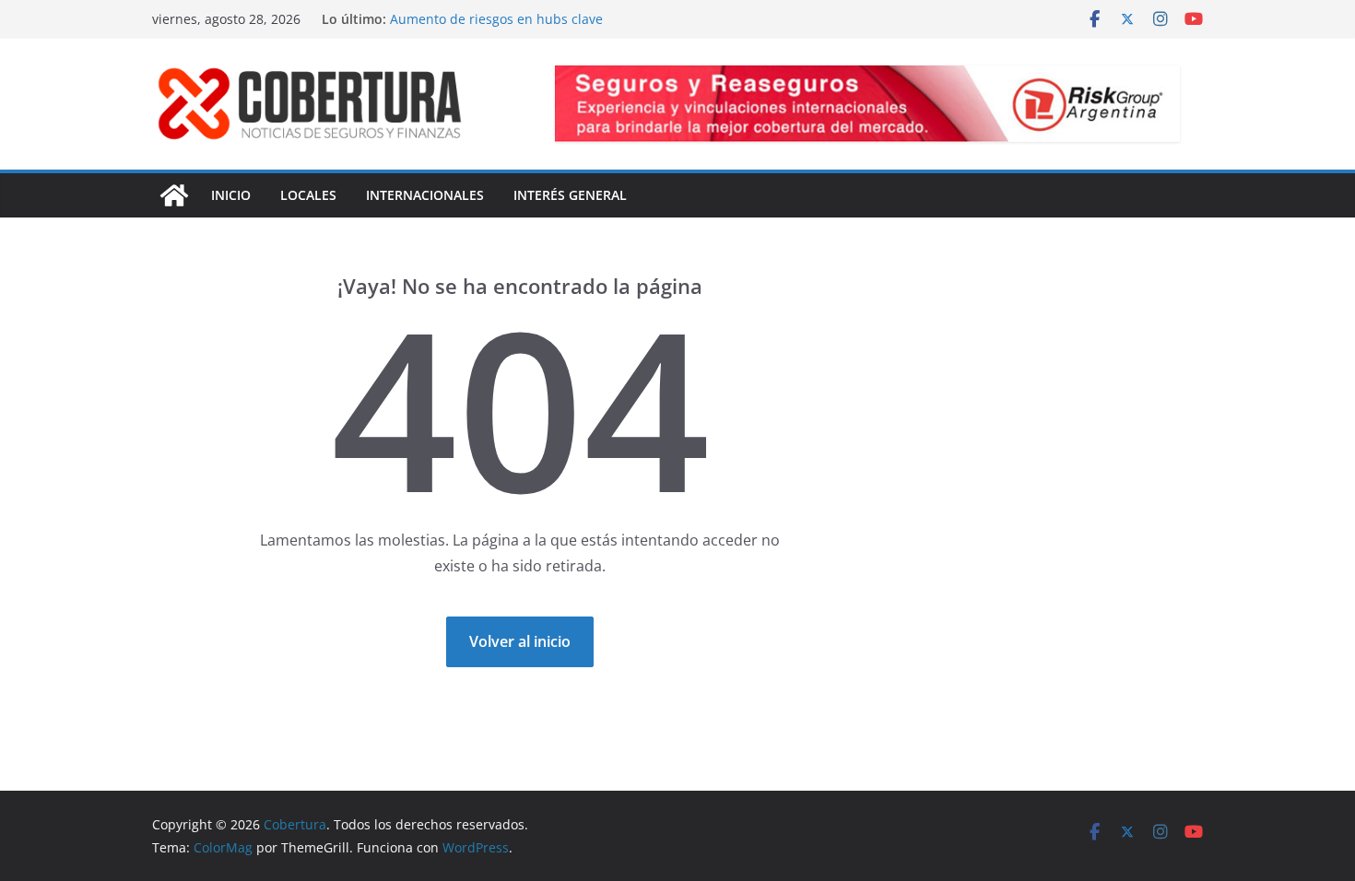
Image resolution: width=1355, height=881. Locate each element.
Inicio (231, 195)
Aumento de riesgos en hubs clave (496, 19)
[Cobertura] (174, 195)
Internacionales (425, 195)
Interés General (570, 195)
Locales (308, 195)
